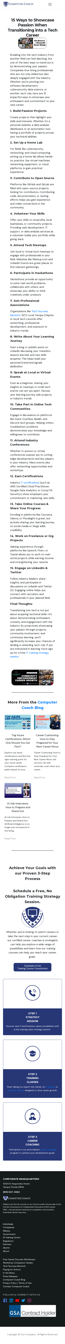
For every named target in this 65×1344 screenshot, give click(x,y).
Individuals (8, 1224)
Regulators (8, 1241)
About (6, 1251)
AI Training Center (11, 1237)
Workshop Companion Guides (18, 1262)
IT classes (50, 1086)
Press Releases (10, 1276)
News (12, 1272)
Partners (7, 1244)
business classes (16, 1090)
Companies (8, 1227)
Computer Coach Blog (14, 1279)
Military (6, 1230)
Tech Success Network (14, 1266)
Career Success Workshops (21, 1259)
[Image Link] (18, 4)
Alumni (6, 1247)
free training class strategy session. (33, 1029)
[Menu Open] (49, 4)
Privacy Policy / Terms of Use (17, 1283)
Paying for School (12, 1269)
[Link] (5, 1300)
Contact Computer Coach (16, 1286)
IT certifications (30, 482)
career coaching (48, 1149)
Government (9, 1234)
